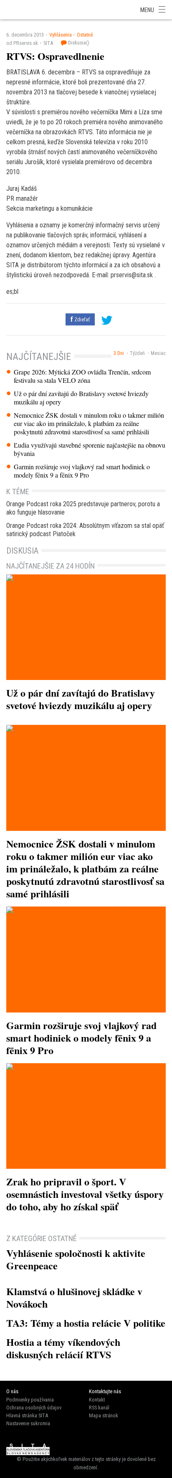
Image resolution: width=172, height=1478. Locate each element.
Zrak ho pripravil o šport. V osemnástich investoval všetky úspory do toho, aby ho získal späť (85, 1194)
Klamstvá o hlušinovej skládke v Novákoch (74, 1297)
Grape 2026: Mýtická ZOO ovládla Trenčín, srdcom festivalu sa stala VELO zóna (82, 376)
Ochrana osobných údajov (33, 1407)
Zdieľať (81, 319)
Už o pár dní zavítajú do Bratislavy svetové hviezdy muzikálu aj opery (81, 397)
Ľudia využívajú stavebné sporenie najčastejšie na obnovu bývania (89, 449)
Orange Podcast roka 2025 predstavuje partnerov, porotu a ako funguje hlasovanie (83, 508)
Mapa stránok (103, 1415)
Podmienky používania (30, 1400)
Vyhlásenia (60, 35)
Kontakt (97, 1400)
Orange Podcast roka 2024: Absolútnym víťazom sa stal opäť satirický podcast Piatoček (85, 530)
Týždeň (137, 353)
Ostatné (85, 35)
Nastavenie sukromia (28, 1423)
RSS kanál (99, 1407)
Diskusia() (78, 42)
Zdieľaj (25, 9)
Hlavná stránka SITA (27, 1415)
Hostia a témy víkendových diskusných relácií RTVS (63, 1348)
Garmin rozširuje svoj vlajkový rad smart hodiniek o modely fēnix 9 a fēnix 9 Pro (82, 471)
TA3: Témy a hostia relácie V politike (85, 1322)
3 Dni (119, 353)
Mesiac (158, 353)
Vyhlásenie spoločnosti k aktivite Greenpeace (75, 1259)
